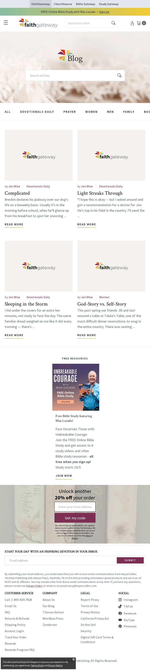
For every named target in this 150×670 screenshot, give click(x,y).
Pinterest (130, 626)
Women (91, 112)
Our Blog (48, 606)
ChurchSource (63, 4)
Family (129, 112)
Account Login (14, 631)
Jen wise (14, 186)
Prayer (69, 112)
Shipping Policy (15, 625)
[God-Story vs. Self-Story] (111, 266)
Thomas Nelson (53, 612)
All (8, 112)
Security (86, 631)
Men (110, 112)
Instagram (131, 600)
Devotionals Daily (37, 112)
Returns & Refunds (17, 618)
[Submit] (113, 23)
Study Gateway (109, 4)
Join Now (63, 475)
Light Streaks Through (99, 193)
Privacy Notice (90, 612)
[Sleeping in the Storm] (39, 266)
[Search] (119, 75)
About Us (49, 600)
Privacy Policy (34, 586)
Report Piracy (90, 600)
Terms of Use (89, 606)
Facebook (130, 613)
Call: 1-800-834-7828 (18, 600)
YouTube (129, 620)
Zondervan (50, 625)
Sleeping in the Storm (26, 304)
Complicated (17, 193)
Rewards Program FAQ (20, 650)
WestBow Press (53, 618)
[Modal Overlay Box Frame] (75, 514)
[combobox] (92, 23)
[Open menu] (6, 22)
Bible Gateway (85, 4)
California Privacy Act (95, 618)
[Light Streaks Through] (111, 155)
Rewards (10, 643)
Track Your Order (16, 637)
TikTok (128, 606)
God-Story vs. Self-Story (101, 304)
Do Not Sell (88, 625)
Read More (14, 224)
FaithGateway (40, 4)
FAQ (7, 612)
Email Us (10, 606)
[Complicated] (39, 155)
